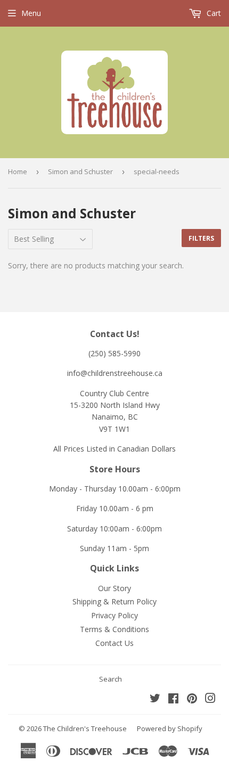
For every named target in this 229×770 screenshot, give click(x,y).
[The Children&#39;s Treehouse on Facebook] (173, 699)
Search (110, 679)
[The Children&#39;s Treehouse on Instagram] (210, 699)
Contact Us (114, 643)
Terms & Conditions (114, 629)
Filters (201, 238)
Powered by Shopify (169, 728)
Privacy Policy (114, 615)
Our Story (114, 588)
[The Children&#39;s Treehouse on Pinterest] (192, 699)
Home (17, 171)
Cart (213, 13)
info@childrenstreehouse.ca (114, 373)
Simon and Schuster (80, 171)
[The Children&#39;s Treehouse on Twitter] (155, 699)
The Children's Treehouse (85, 728)
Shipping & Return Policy (114, 601)
